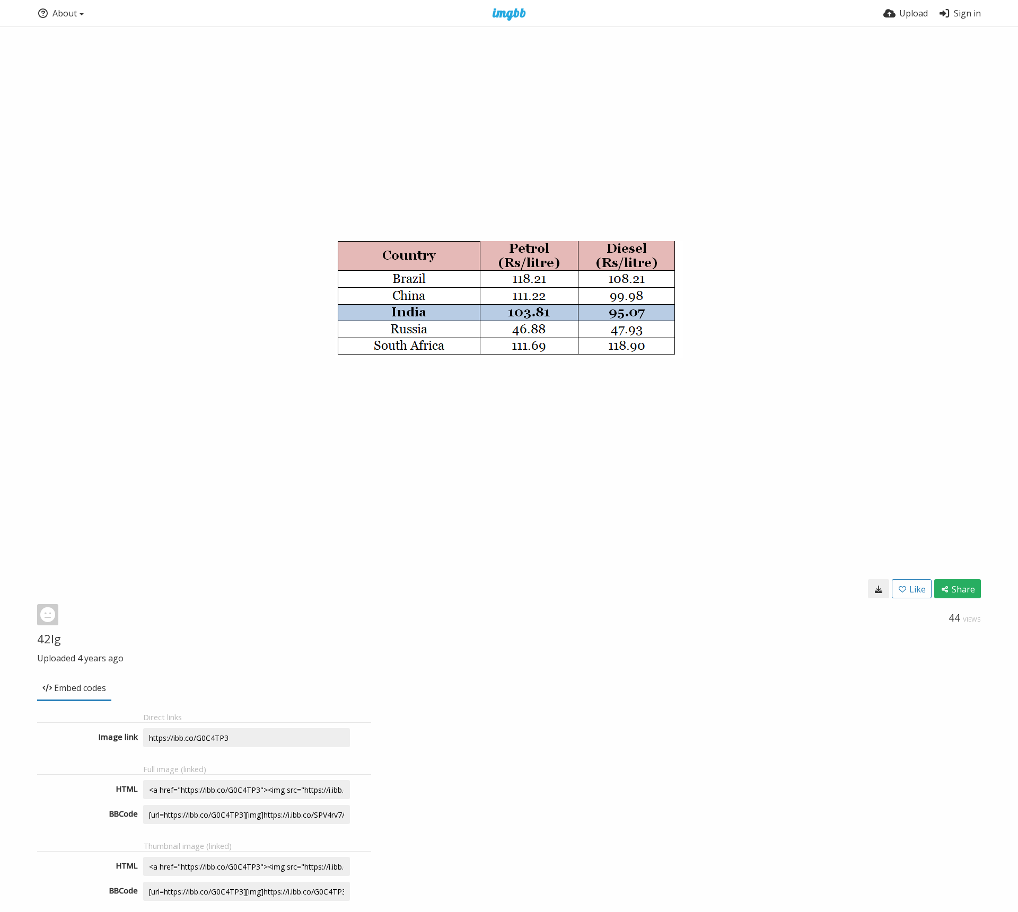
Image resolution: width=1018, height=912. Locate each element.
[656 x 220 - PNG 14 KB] (878, 588)
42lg (49, 639)
